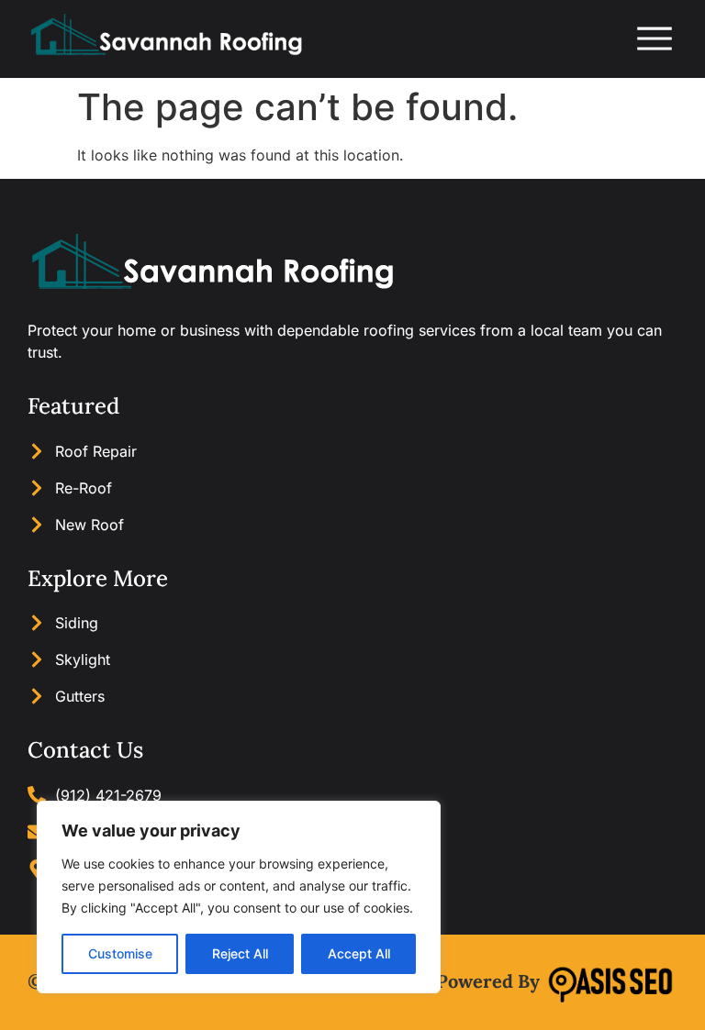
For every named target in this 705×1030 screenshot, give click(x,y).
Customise (120, 953)
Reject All (240, 953)
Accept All (359, 953)
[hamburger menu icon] (654, 38)
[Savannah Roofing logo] (165, 39)
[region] (239, 897)
